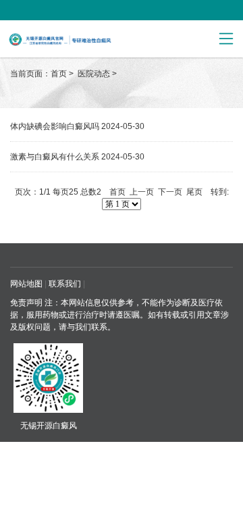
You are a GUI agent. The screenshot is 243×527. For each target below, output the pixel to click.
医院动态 (95, 73)
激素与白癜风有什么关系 (54, 156)
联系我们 (65, 283)
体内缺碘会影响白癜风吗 (54, 126)
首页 (59, 73)
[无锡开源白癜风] (87, 39)
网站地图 (26, 283)
